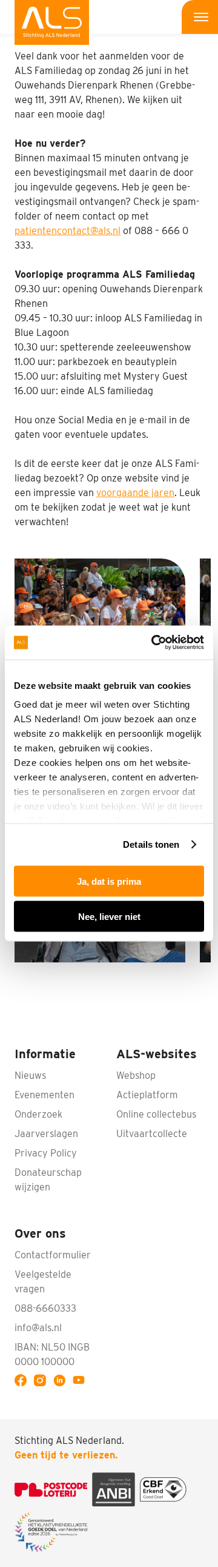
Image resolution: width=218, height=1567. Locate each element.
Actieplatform (147, 1095)
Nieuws (30, 1075)
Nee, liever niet (109, 916)
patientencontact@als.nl (68, 231)
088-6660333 (45, 1308)
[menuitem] (52, 22)
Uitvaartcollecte (151, 1133)
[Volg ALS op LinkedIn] (61, 1382)
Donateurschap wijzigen (48, 1180)
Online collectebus (156, 1114)
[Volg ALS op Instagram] (42, 1382)
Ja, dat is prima (109, 881)
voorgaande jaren (135, 492)
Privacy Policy (46, 1153)
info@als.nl (38, 1328)
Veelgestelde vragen (43, 1282)
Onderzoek (38, 1114)
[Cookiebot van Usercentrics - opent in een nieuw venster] (154, 643)
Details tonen (151, 844)
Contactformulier (53, 1255)
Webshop (136, 1075)
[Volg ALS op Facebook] (23, 1382)
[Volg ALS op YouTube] (81, 1382)
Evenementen (44, 1095)
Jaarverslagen (46, 1133)
